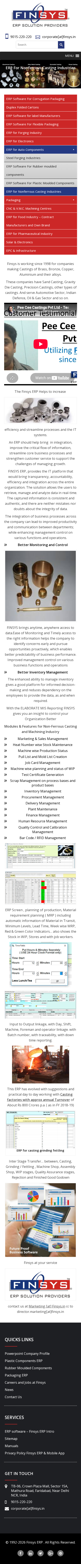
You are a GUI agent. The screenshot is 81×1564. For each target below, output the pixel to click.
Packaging (13, 200)
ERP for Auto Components (25, 149)
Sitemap (11, 1438)
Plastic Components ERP (24, 1361)
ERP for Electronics (20, 141)
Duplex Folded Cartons (22, 107)
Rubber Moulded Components (28, 1368)
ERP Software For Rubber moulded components (31, 170)
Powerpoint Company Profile (27, 1353)
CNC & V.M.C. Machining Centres (29, 208)
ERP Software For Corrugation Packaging (35, 99)
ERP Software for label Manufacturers (33, 116)
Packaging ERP (16, 1375)
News (9, 1389)
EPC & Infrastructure (21, 250)
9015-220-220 (21, 36)
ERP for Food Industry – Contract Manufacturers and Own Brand (30, 221)
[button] (69, 56)
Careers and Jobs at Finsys (25, 1382)
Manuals (11, 1446)
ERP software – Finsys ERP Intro (29, 1431)
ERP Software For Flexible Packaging (32, 124)
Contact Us (13, 1397)
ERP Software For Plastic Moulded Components (40, 183)
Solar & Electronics (19, 242)
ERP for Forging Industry (24, 133)
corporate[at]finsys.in (59, 36)
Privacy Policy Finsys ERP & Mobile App (35, 1453)
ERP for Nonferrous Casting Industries (33, 191)
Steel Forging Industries (23, 158)
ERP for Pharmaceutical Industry (29, 234)
